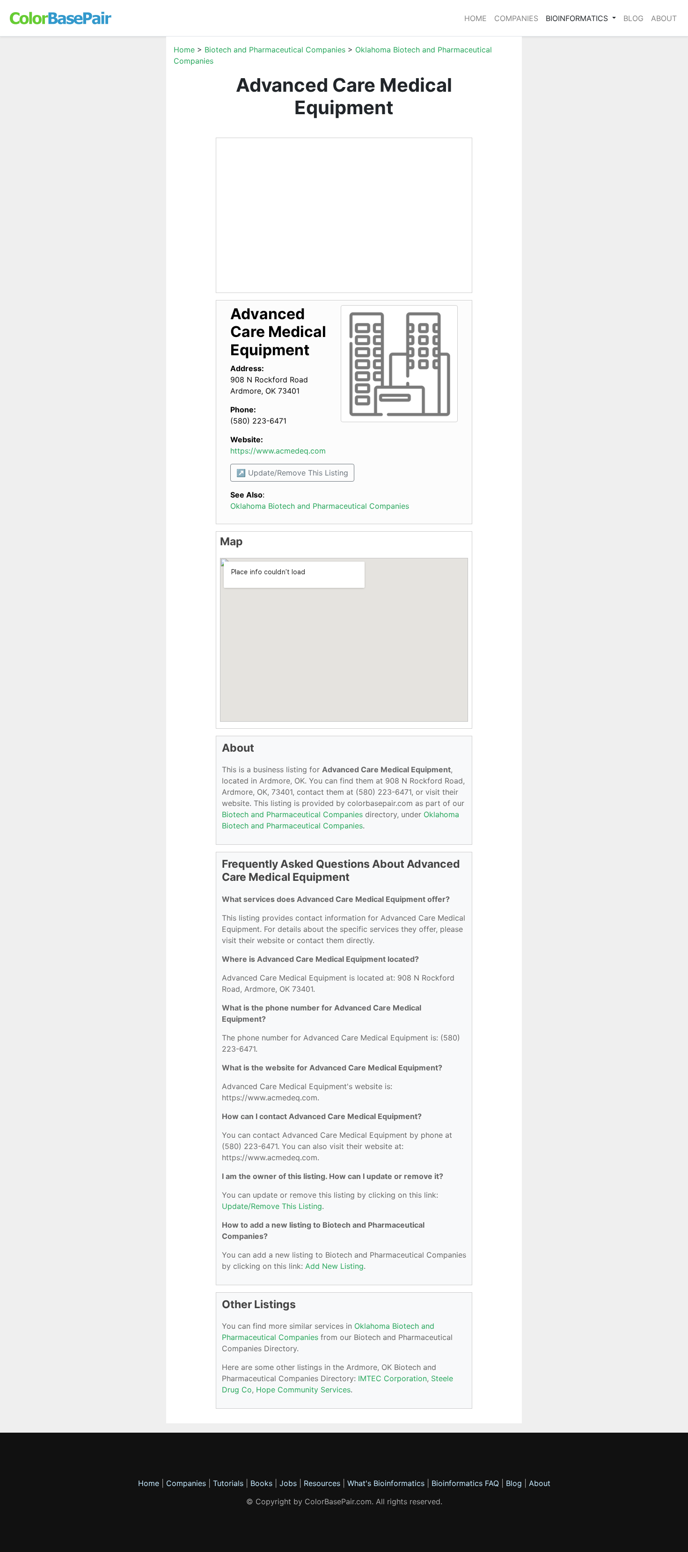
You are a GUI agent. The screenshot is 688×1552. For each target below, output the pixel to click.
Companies (516, 18)
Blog (633, 18)
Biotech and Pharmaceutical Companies (275, 49)
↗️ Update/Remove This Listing (292, 472)
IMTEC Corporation (392, 1378)
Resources (322, 1483)
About (664, 18)
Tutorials (228, 1483)
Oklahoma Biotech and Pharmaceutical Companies (319, 506)
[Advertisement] (122, 184)
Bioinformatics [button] (578, 18)
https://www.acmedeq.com (278, 450)
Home (475, 18)
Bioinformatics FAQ (466, 1483)
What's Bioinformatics (386, 1483)
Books (261, 1483)
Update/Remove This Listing (272, 1206)
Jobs (288, 1483)
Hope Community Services (303, 1389)
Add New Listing (334, 1266)
